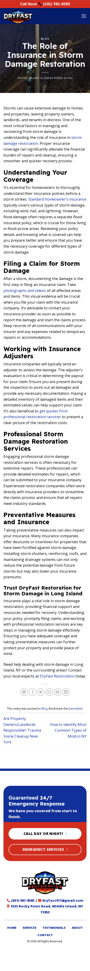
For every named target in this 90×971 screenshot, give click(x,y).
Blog (45, 38)
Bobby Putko (63, 78)
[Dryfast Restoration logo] (45, 883)
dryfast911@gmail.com (62, 900)
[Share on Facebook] (32, 692)
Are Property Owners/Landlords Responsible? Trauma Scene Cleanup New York (22, 730)
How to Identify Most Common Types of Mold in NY (68, 730)
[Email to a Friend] (49, 692)
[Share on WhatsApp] (24, 692)
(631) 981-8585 (56, 4)
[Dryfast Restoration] (31, 16)
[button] (84, 16)
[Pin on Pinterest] (57, 692)
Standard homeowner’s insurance (57, 199)
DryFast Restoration (57, 676)
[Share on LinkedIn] (66, 692)
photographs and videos (24, 290)
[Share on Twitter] (41, 692)
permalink (76, 708)
